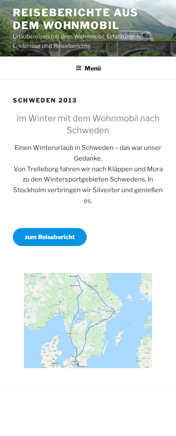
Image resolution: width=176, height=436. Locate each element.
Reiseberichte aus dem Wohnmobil (75, 19)
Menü (93, 68)
